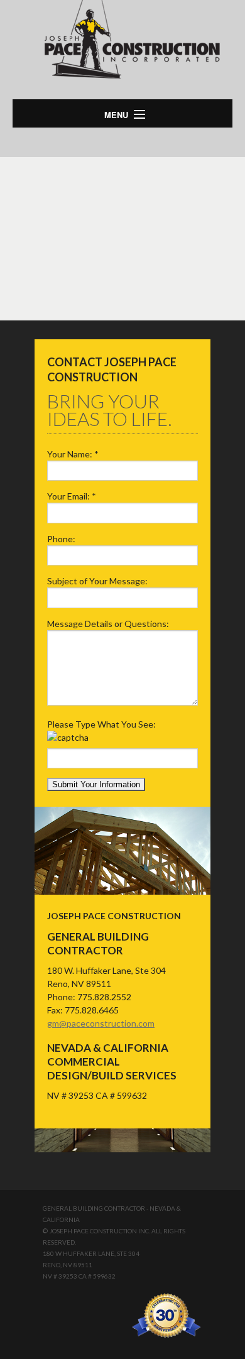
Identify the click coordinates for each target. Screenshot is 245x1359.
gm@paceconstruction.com (101, 1023)
